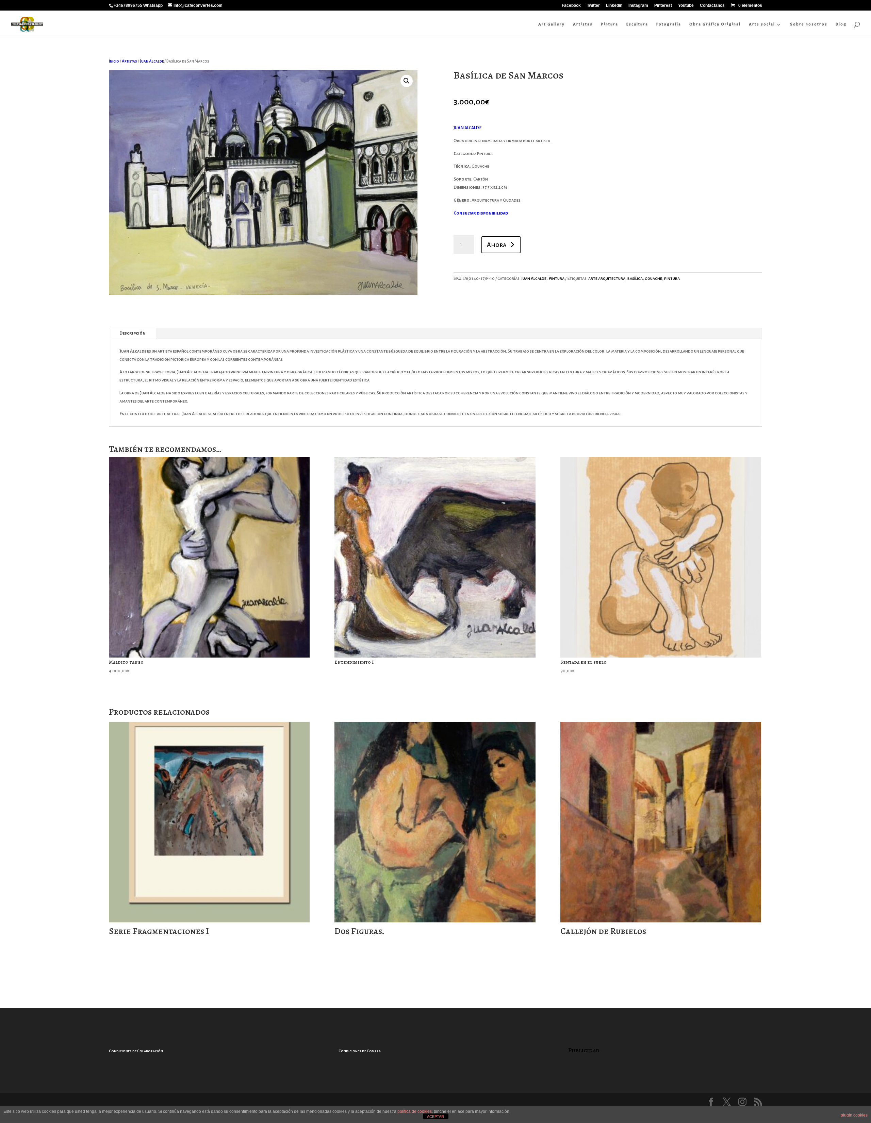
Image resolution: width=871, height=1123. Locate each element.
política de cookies (414, 1111)
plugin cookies (854, 1115)
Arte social (762, 24)
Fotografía (668, 24)
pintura (672, 278)
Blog (841, 24)
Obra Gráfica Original (715, 24)
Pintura (609, 24)
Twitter (593, 5)
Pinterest (663, 5)
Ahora (496, 244)
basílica (635, 278)
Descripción (132, 333)
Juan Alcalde (152, 61)
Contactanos (712, 5)
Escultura (637, 24)
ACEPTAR (435, 1117)
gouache (653, 278)
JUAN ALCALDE (467, 127)
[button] (406, 81)
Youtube (686, 5)
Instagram (638, 5)
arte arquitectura (606, 278)
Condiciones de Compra (360, 1051)
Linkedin (614, 5)
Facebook (571, 5)
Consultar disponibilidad (481, 213)
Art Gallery (551, 24)
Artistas (583, 24)
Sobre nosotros (808, 24)
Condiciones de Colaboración (136, 1051)
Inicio (114, 61)
